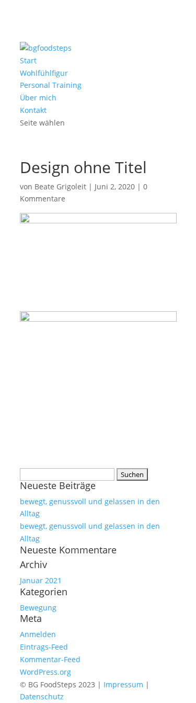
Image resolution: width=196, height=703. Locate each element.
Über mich (38, 98)
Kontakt (33, 110)
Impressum (123, 684)
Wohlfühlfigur (44, 73)
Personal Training (51, 85)
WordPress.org (45, 672)
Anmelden (38, 634)
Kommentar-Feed (50, 659)
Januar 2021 (41, 580)
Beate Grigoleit (60, 186)
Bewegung (38, 608)
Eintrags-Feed (44, 647)
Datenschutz (42, 696)
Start (28, 60)
